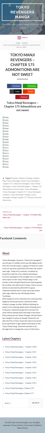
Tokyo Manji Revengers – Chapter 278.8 (20, 347)
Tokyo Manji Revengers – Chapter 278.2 (20, 378)
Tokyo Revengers (31, 189)
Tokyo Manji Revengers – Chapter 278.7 (20, 352)
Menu (25, 37)
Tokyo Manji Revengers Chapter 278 (19, 388)
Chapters (22, 178)
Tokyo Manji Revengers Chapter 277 (19, 393)
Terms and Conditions (32, 425)
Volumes (38, 197)
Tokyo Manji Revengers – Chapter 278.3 (20, 372)
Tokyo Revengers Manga (22, 12)
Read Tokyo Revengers (12, 181)
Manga (29, 178)
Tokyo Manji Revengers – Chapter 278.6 (20, 357)
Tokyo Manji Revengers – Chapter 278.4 (20, 367)
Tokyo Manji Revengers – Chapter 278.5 (20, 362)
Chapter (14, 178)
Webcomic (7, 200)
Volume (31, 197)
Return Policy (22, 428)
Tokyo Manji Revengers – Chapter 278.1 (20, 383)
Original (36, 178)
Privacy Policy (17, 425)
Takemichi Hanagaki (21, 183)
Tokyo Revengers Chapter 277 (15, 192)
